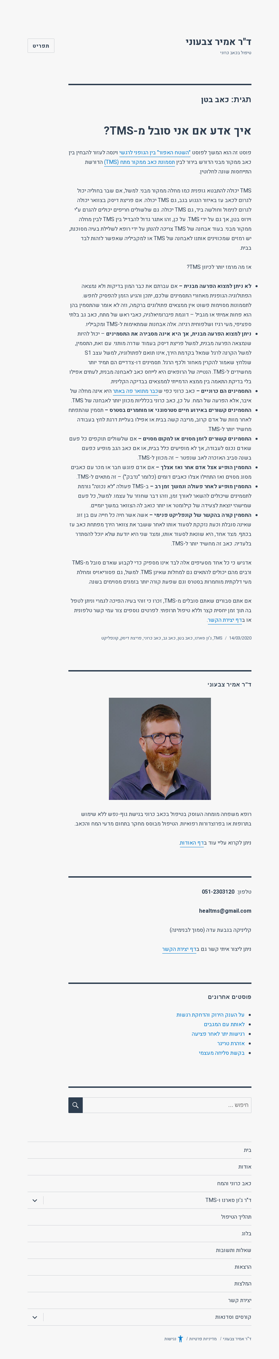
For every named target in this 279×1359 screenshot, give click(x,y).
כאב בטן (185, 638)
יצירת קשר (239, 1300)
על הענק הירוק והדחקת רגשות (211, 1015)
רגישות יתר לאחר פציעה (218, 1034)
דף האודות (192, 843)
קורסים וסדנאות (233, 1317)
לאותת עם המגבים (224, 1024)
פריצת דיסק (131, 638)
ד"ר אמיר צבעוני (218, 42)
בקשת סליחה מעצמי (222, 1053)
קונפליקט (109, 638)
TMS (218, 638)
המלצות (242, 1284)
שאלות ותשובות (233, 1250)
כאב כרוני (152, 638)
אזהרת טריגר (231, 1043)
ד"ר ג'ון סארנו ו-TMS (228, 1200)
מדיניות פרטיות (203, 1338)
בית (247, 1150)
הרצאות (243, 1267)
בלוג (246, 1234)
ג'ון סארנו (203, 638)
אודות (245, 1167)
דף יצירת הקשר (225, 620)
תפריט (41, 46)
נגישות (170, 1338)
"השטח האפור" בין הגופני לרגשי (155, 153)
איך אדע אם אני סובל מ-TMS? (177, 131)
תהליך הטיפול (236, 1217)
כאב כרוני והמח (234, 1183)
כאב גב (169, 638)
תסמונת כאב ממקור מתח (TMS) (139, 162)
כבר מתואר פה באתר (135, 391)
